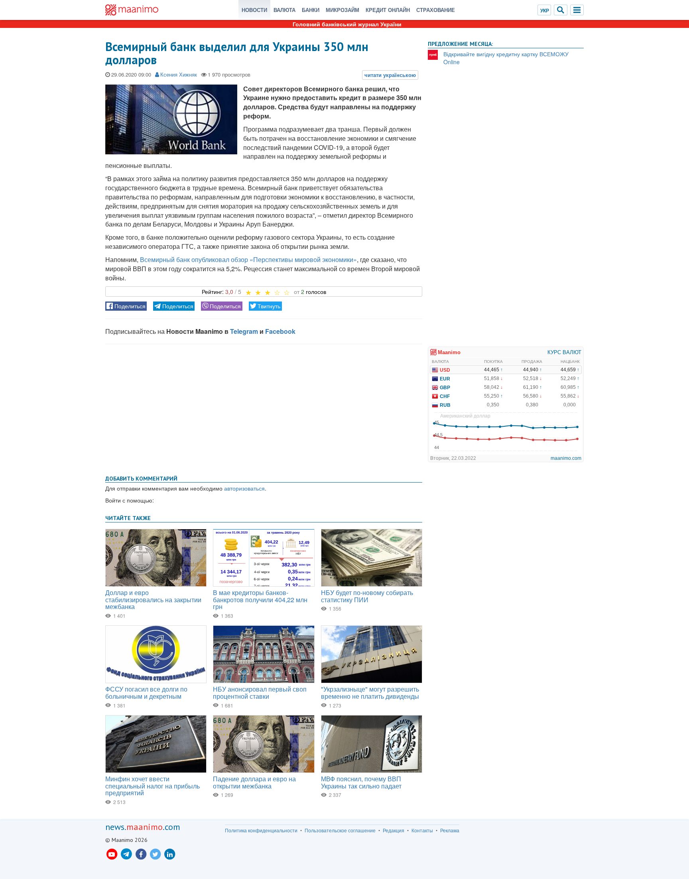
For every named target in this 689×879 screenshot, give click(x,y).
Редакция (393, 830)
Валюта (284, 10)
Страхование (435, 10)
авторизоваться (244, 488)
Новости (254, 10)
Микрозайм (342, 10)
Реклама (449, 830)
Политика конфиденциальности (261, 830)
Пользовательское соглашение (340, 830)
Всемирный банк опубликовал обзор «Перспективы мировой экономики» (248, 259)
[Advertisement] (263, 408)
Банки (310, 10)
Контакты (422, 830)
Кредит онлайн (388, 10)
